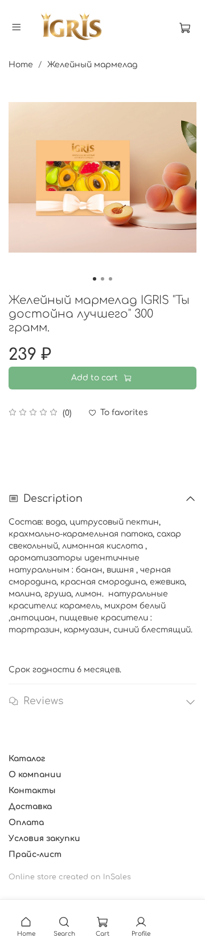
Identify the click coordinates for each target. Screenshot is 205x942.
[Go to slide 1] (94, 279)
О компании (35, 774)
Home (21, 64)
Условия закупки (44, 838)
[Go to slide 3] (110, 279)
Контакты (32, 790)
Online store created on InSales (70, 877)
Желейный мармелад (92, 64)
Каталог (27, 758)
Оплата (26, 822)
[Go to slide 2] (102, 279)
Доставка (30, 806)
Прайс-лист (35, 854)
